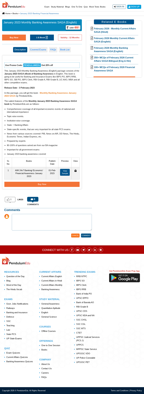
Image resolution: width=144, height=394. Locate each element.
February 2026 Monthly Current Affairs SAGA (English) (114, 40)
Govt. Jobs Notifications (17, 304)
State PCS (11, 334)
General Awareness (50, 304)
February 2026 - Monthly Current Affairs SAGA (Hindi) (115, 30)
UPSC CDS (81, 311)
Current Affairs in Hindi (51, 280)
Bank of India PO (84, 293)
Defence (10, 317)
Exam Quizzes (13, 353)
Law (8, 330)
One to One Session (50, 345)
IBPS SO (80, 280)
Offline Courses (48, 331)
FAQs (53, 49)
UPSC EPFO (82, 298)
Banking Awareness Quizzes (19, 361)
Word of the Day (13, 285)
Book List (64, 49)
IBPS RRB (81, 289)
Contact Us (46, 368)
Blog (8, 280)
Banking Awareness (50, 289)
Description (20, 49)
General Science (49, 317)
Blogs (67, 7)
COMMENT (86, 235)
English (44, 312)
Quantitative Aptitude (50, 308)
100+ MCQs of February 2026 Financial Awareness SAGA (114, 69)
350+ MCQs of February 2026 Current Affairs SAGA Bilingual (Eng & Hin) (113, 59)
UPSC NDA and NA (85, 315)
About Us (45, 364)
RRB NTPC (81, 276)
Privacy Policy (136, 391)
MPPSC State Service (86, 349)
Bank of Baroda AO (85, 302)
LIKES (20, 199)
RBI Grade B (82, 307)
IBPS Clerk (81, 285)
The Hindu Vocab (14, 289)
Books (102, 7)
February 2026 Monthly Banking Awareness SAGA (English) (111, 50)
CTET (79, 333)
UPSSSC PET (83, 362)
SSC (8, 321)
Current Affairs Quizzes (17, 357)
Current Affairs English (51, 276)
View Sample (65, 172)
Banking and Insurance (16, 312)
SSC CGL (81, 324)
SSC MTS (81, 328)
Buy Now (14, 37)
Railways (10, 308)
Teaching (10, 325)
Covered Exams (38, 49)
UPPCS (80, 345)
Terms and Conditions (120, 391)
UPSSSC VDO (83, 353)
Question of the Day (15, 276)
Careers (45, 373)
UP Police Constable (85, 358)
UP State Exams (14, 338)
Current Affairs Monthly (51, 285)
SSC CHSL (81, 320)
